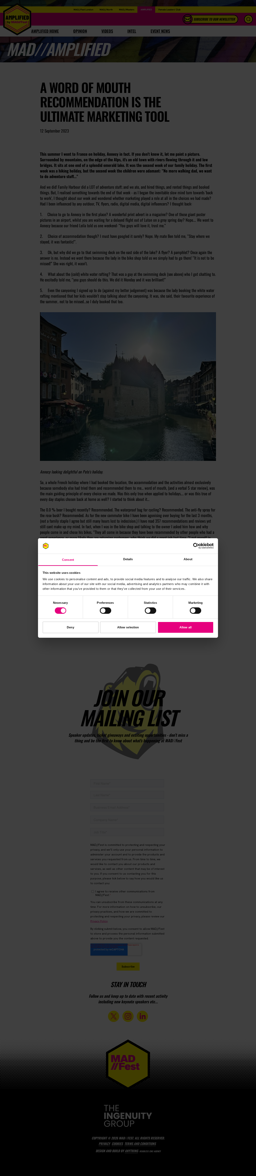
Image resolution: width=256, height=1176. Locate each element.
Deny (70, 627)
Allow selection (128, 627)
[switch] (105, 610)
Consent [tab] (68, 559)
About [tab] (188, 559)
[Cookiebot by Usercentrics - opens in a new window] (196, 546)
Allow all (185, 627)
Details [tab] (128, 559)
